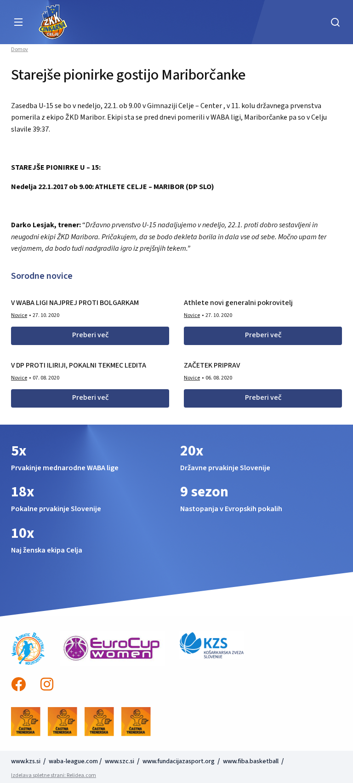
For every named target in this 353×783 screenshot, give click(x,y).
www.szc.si (120, 761)
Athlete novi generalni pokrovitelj (238, 303)
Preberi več (90, 335)
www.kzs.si (26, 761)
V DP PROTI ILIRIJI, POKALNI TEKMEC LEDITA (78, 365)
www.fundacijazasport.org (178, 761)
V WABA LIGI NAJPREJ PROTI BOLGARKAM (75, 303)
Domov (19, 49)
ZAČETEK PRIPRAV (212, 365)
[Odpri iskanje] (335, 22)
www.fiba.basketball (251, 761)
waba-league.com (73, 761)
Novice (19, 315)
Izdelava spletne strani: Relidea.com (53, 775)
